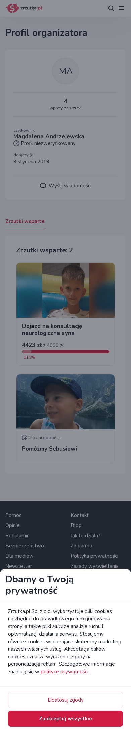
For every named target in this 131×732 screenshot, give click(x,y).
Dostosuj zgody (66, 699)
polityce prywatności (64, 671)
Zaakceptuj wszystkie (65, 718)
